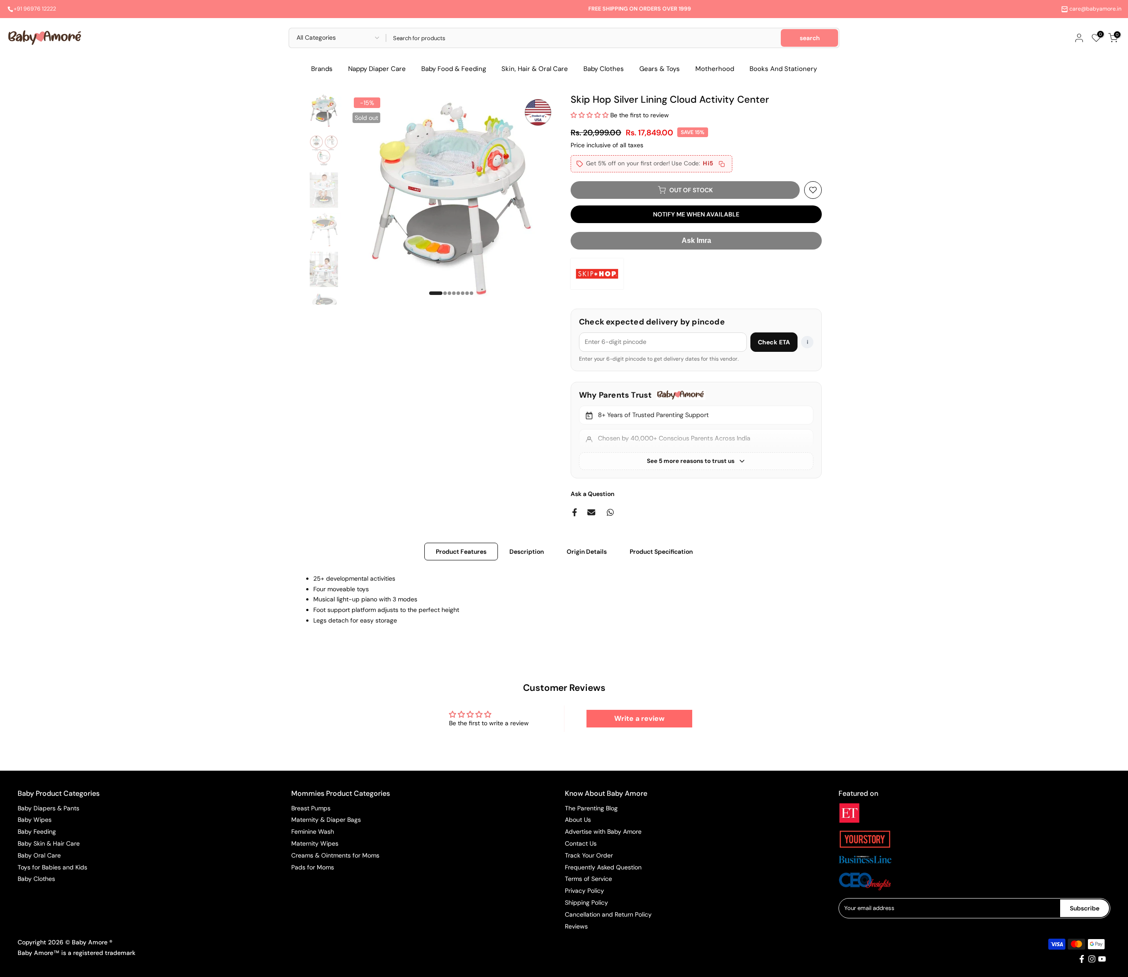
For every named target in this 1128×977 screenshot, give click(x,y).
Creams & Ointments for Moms (335, 855)
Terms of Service (588, 879)
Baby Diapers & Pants (48, 808)
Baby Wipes (35, 820)
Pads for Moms (312, 867)
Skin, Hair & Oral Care (534, 68)
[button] (590, 115)
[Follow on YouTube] (1102, 959)
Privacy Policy (584, 891)
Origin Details (587, 551)
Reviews (576, 926)
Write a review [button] (639, 718)
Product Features (461, 551)
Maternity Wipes (314, 843)
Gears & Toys (659, 68)
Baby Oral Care (39, 855)
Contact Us (581, 843)
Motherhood (714, 68)
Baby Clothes (603, 68)
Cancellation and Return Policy (608, 914)
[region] (696, 430)
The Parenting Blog (591, 808)
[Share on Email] (591, 512)
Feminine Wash (312, 831)
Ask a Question (592, 494)
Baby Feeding (37, 831)
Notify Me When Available (696, 214)
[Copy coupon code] (722, 164)
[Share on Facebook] (575, 512)
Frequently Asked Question (603, 867)
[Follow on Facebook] (1082, 959)
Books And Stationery (783, 68)
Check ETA (774, 342)
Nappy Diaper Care (377, 68)
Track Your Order (589, 855)
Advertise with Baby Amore (603, 831)
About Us (578, 820)
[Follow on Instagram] (1092, 959)
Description (526, 551)
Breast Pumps (310, 808)
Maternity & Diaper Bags (326, 820)
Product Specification (661, 551)
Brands (322, 68)
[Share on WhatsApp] (610, 512)
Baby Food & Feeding (453, 68)
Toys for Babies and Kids (52, 867)
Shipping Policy (586, 902)
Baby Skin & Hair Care (49, 843)
